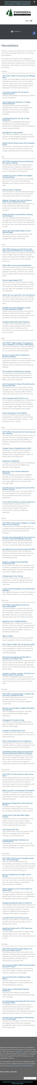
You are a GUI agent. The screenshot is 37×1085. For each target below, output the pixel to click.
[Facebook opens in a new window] (34, 34)
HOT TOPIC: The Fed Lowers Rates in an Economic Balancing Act (17, 949)
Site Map (14, 1072)
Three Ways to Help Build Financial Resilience (15, 990)
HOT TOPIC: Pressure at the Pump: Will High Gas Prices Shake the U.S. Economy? (18, 250)
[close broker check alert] (34, 2)
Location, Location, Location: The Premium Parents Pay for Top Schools (18, 674)
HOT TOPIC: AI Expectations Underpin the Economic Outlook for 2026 (18, 694)
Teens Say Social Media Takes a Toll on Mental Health (16, 231)
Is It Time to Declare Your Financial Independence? (15, 93)
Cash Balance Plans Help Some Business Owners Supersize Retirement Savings (17, 752)
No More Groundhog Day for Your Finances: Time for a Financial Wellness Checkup (18, 538)
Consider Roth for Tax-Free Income (15, 918)
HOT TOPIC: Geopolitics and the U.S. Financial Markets (15, 605)
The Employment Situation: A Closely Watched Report (16, 103)
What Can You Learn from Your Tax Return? (18, 295)
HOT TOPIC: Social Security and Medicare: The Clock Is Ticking (17, 162)
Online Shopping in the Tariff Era (14, 413)
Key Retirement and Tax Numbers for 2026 (18, 549)
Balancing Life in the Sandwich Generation (18, 790)
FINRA (17, 1052)
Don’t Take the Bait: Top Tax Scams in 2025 (18, 644)
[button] (28, 21)
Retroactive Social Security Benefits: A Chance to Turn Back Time (16, 658)
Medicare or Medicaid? (10, 461)
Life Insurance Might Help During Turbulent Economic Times (18, 966)
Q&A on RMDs (7, 636)
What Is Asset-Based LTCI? (12, 280)
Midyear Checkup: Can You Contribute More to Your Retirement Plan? (17, 201)
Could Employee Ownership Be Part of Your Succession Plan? (18, 1002)
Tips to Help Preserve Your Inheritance (16, 741)
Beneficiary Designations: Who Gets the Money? (17, 804)
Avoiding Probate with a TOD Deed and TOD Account (17, 929)
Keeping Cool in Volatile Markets (14, 621)
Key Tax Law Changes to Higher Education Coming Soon (18, 709)
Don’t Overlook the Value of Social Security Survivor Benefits (18, 384)
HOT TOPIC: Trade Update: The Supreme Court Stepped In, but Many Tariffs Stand (17, 343)
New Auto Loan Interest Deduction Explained (15, 472)
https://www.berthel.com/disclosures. (20, 1066)
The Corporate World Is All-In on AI (15, 398)
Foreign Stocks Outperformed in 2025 (16, 448)
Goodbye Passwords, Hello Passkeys (16, 322)
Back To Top (29, 1078)
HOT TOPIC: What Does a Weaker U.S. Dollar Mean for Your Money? (18, 523)
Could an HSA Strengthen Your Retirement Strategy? (18, 589)
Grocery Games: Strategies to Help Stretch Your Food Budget (18, 1018)
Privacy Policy (4, 1072)
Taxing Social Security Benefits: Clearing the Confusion (17, 215)
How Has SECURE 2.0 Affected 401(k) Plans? (16, 978)
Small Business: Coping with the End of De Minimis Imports (18, 488)
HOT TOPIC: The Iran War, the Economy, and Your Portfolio (18, 432)
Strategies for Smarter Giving (13, 720)
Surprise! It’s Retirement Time (13, 731)
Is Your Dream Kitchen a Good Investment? (18, 502)
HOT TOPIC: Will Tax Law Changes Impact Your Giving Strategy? (18, 859)
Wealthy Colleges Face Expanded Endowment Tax (15, 562)
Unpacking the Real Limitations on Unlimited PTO (15, 840)
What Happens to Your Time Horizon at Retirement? (17, 889)
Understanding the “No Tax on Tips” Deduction (16, 119)
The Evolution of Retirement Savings (16, 371)
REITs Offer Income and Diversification (16, 265)
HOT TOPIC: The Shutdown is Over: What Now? (17, 775)
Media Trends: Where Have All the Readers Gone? (18, 144)
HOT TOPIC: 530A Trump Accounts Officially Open (18, 76)
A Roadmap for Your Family (12, 576)
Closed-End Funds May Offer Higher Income (16, 816)
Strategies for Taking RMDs (12, 133)
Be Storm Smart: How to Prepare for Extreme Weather (16, 356)
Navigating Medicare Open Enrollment (17, 903)
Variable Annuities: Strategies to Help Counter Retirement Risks (16, 308)
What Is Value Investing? (11, 190)
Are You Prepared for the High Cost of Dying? (16, 875)
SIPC (20, 1052)
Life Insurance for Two (10, 829)
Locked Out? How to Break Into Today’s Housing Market (17, 176)
